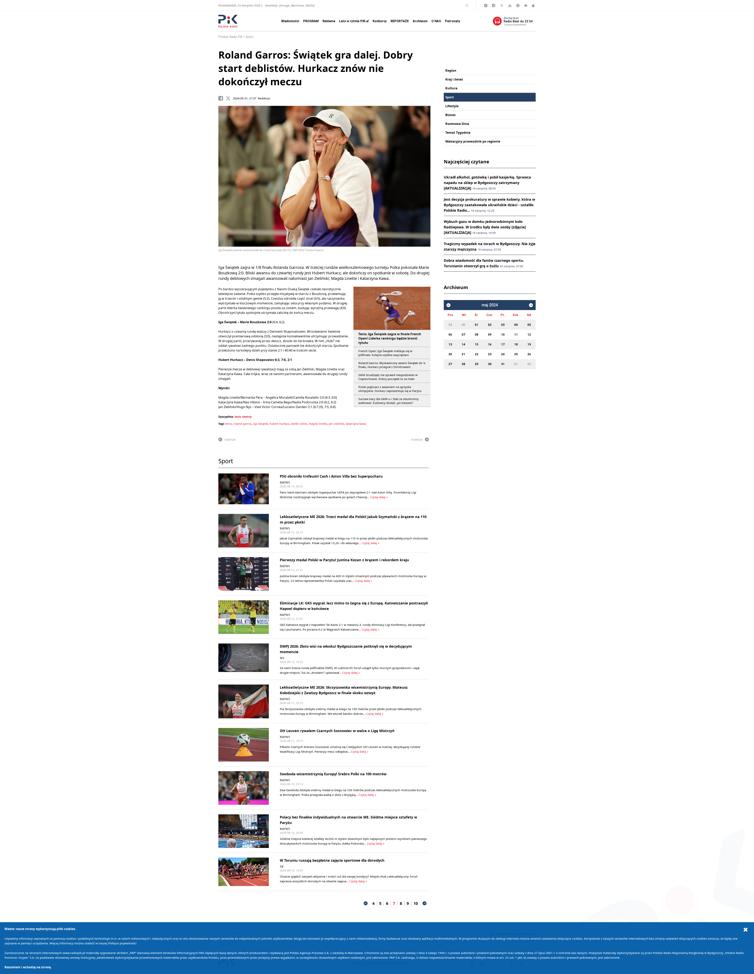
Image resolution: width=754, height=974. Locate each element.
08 (476, 334)
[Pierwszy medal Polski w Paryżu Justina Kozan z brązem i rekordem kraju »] (243, 574)
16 (489, 344)
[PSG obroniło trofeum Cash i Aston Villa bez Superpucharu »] (243, 488)
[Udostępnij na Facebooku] (222, 98)
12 (529, 334)
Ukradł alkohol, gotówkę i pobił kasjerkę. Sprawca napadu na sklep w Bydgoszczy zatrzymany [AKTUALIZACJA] (487, 182)
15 (476, 344)
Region (450, 70)
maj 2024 (490, 305)
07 (463, 334)
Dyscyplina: (226, 416)
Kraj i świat (454, 79)
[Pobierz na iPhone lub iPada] (533, 5)
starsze (230, 439)
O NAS (436, 21)
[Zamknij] (745, 929)
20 (450, 354)
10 (416, 903)
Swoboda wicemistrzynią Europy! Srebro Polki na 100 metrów (333, 774)
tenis (228, 424)
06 (450, 334)
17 (503, 344)
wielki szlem (299, 424)
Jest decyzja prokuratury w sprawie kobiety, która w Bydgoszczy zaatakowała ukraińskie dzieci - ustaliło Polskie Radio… (489, 205)
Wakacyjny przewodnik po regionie (472, 141)
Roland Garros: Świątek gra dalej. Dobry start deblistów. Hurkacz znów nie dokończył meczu (315, 68)
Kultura (451, 88)
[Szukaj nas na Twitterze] (502, 5)
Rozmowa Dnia (457, 124)
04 (516, 325)
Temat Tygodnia (457, 132)
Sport (249, 37)
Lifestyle (451, 106)
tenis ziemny (243, 416)
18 (516, 344)
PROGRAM (311, 21)
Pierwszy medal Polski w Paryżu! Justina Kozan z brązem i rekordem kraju (344, 559)
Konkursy (380, 21)
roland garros (242, 424)
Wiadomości (290, 21)
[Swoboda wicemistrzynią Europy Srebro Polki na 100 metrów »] (243, 788)
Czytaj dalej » (379, 497)
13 (450, 344)
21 (463, 354)
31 (503, 364)
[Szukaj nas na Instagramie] (485, 5)
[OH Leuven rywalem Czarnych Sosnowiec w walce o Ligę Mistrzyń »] (243, 745)
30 (463, 325)
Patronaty (452, 21)
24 (503, 354)
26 (529, 354)
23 (489, 354)
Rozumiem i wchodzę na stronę (28, 967)
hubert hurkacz (279, 424)
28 (463, 364)
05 (529, 325)
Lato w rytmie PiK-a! (354, 21)
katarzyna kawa (356, 424)
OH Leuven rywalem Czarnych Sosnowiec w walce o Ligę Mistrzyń (337, 730)
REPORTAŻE (400, 21)
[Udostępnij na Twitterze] (229, 98)
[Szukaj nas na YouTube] (509, 5)
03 (503, 325)
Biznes (450, 115)
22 (476, 354)
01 (476, 325)
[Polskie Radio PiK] (227, 21)
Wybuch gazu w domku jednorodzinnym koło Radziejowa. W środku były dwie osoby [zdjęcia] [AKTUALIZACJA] (485, 227)
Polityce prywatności (122, 943)
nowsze (417, 439)
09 (489, 334)
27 (450, 364)
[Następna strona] (424, 903)
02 (489, 325)
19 (529, 344)
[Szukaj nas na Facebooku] (493, 5)
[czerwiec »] (531, 305)
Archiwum (420, 21)
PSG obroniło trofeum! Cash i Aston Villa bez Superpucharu (331, 476)
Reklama (329, 21)
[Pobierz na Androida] (525, 5)
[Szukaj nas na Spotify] (518, 5)
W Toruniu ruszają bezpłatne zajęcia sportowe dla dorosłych (332, 860)
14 (463, 344)
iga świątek (260, 424)
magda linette (318, 424)
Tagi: (221, 424)
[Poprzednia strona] (366, 903)
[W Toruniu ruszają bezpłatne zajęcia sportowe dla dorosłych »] (243, 872)
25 (516, 354)
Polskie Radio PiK (230, 37)
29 (450, 325)
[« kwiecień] (448, 305)
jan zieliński (336, 424)
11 (516, 334)
